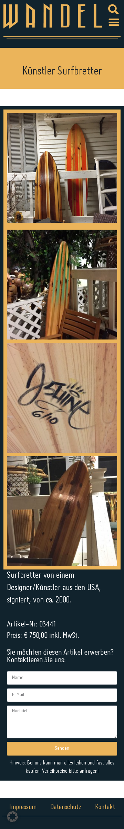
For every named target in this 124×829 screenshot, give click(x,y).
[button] (114, 22)
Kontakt (105, 807)
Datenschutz (65, 807)
